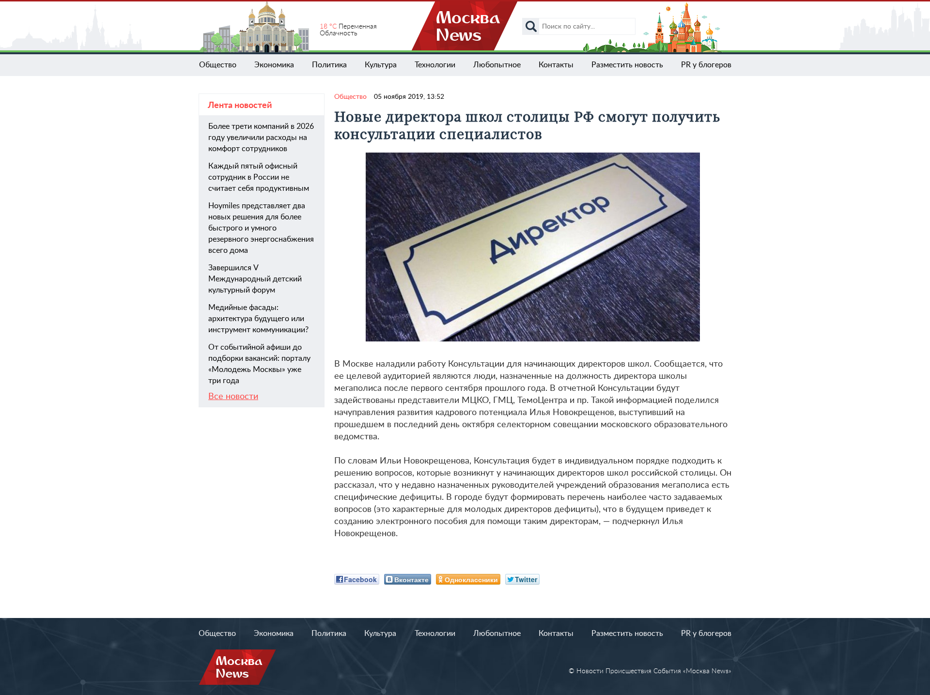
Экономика (274, 65)
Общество (217, 65)
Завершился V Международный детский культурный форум (255, 279)
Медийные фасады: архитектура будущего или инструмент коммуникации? (258, 319)
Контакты (556, 65)
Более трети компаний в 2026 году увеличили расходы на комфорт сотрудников (261, 138)
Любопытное (497, 65)
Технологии (435, 65)
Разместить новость (627, 65)
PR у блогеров (706, 65)
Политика (329, 65)
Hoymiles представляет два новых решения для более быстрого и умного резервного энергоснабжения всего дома (261, 228)
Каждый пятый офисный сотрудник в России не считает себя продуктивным (258, 177)
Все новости (233, 396)
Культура (381, 65)
